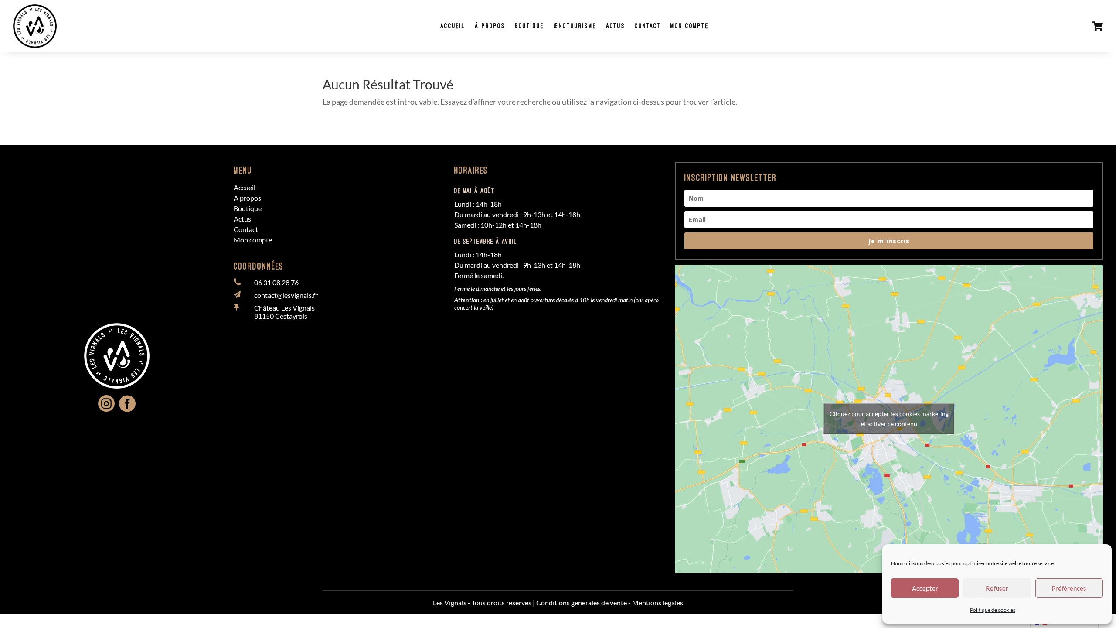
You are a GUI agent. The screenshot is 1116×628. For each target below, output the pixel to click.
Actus (615, 25)
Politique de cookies (992, 610)
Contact (648, 25)
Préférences (1068, 588)
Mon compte (689, 25)
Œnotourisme (575, 25)
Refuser (997, 588)
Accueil (452, 25)
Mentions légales (657, 602)
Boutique (529, 25)
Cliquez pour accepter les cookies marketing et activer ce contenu (889, 418)
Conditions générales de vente (581, 602)
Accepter (925, 588)
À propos (490, 25)
